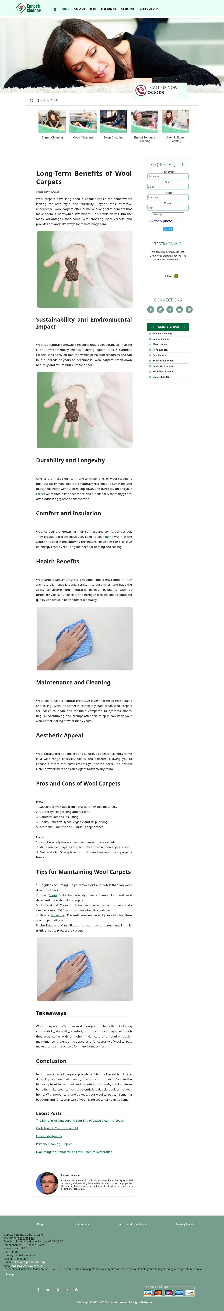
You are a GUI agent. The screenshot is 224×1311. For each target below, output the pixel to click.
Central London (161, 339)
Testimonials (108, 8)
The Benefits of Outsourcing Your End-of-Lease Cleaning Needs (80, 1120)
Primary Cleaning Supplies (54, 1144)
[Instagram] (169, 309)
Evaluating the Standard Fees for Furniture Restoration (74, 1152)
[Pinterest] (189, 309)
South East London (163, 360)
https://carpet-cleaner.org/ (26, 1265)
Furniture (58, 915)
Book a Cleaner (148, 8)
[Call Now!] (156, 92)
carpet (40, 494)
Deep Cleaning (114, 137)
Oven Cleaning (83, 137)
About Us (79, 8)
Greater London (161, 377)
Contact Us (127, 8)
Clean (53, 895)
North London (160, 350)
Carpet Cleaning (52, 137)
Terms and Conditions (132, 1224)
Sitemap (9, 1274)
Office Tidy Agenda (49, 1136)
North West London (163, 371)
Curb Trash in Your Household (57, 1128)
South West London (163, 366)
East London (159, 355)
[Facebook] (150, 309)
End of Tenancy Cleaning (144, 139)
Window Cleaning (162, 333)
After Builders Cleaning (175, 139)
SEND (168, 229)
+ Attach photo (160, 221)
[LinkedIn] (179, 309)
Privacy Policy (185, 1224)
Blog (93, 8)
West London (160, 344)
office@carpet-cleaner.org (29, 1262)
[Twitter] (160, 309)
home (109, 537)
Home (65, 8)
